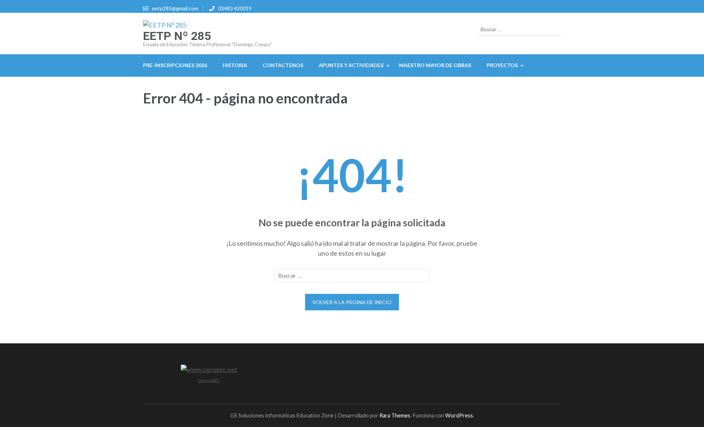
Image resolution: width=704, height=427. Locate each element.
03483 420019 (235, 8)
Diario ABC (209, 380)
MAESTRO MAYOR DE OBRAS (435, 65)
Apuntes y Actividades (351, 65)
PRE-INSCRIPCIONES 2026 (175, 65)
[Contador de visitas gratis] (209, 369)
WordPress (459, 415)
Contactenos (283, 65)
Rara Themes (395, 415)
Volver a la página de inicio (352, 302)
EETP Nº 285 (177, 36)
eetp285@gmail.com (175, 8)
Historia (235, 65)
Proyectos (502, 65)
